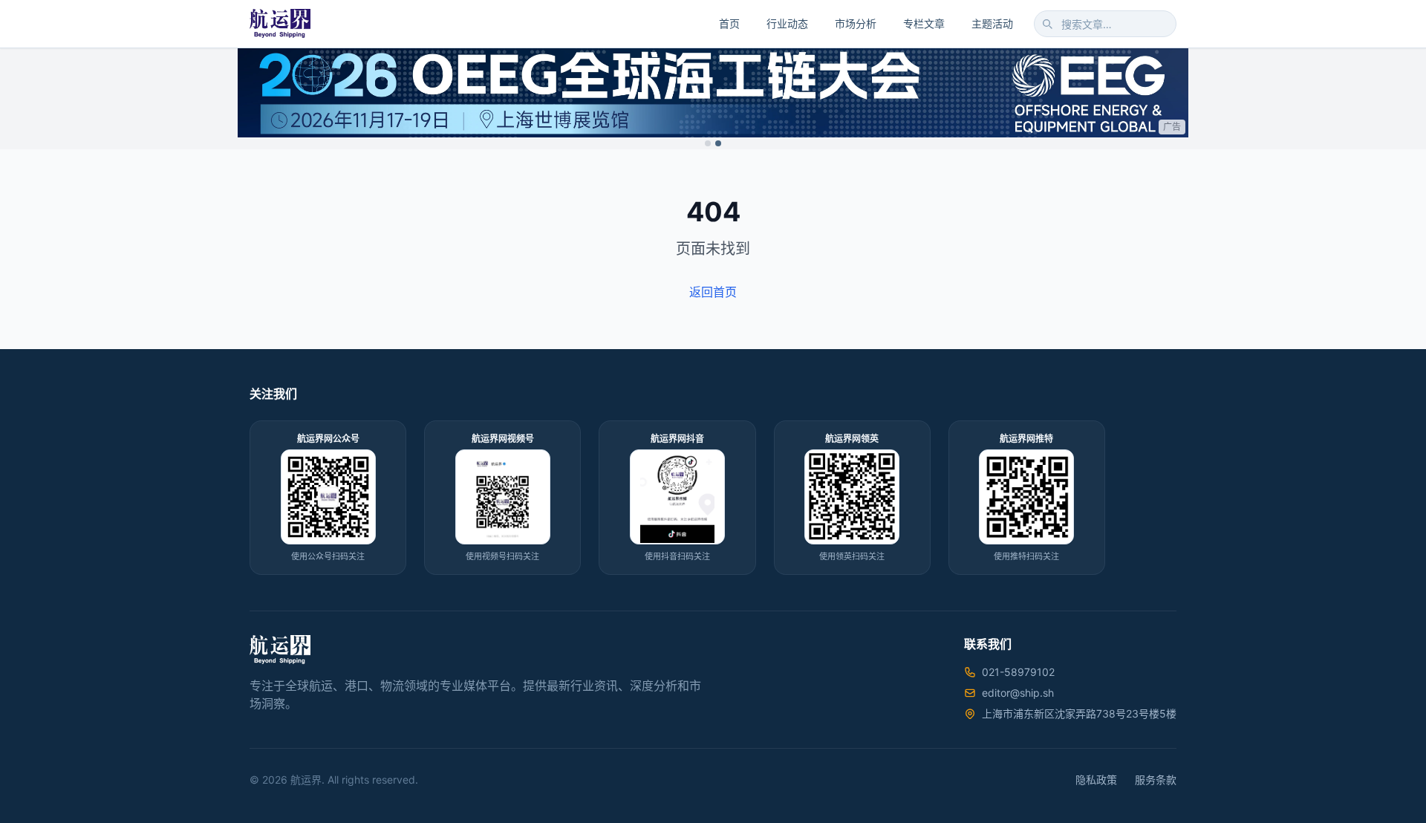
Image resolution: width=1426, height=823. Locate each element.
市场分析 (855, 23)
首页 (729, 23)
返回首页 (713, 291)
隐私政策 (1096, 779)
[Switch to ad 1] (708, 143)
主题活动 (992, 23)
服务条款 (1155, 779)
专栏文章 (924, 23)
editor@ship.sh (1018, 692)
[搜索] (1047, 24)
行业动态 (787, 23)
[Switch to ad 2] (718, 143)
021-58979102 (1018, 672)
